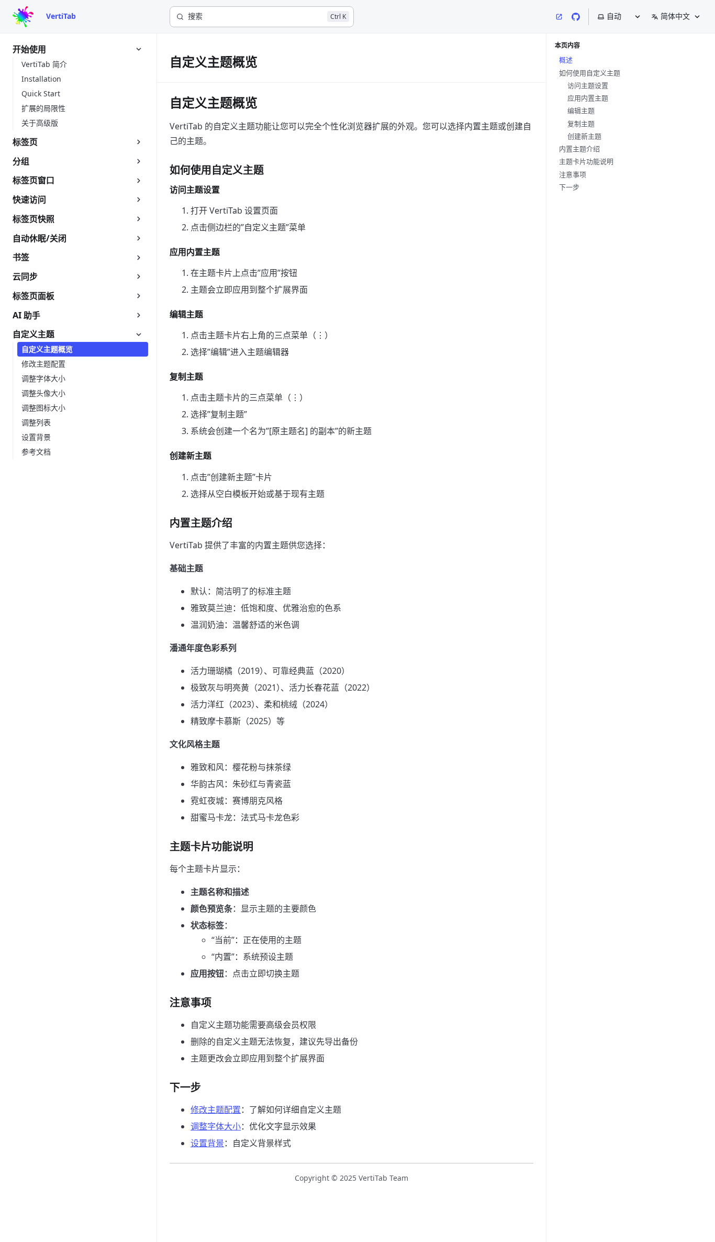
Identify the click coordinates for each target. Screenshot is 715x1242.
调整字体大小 (216, 1126)
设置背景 (207, 1143)
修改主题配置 (216, 1109)
